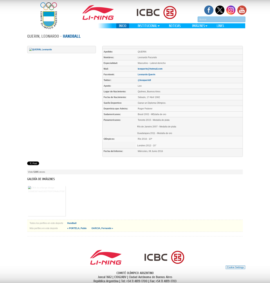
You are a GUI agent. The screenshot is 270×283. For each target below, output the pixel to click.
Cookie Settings (235, 267)
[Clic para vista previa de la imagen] (40, 49)
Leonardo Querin (146, 74)
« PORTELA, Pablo (77, 228)
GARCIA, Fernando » (102, 228)
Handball (72, 36)
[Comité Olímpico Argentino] (48, 15)
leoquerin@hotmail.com (150, 69)
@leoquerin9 (144, 80)
